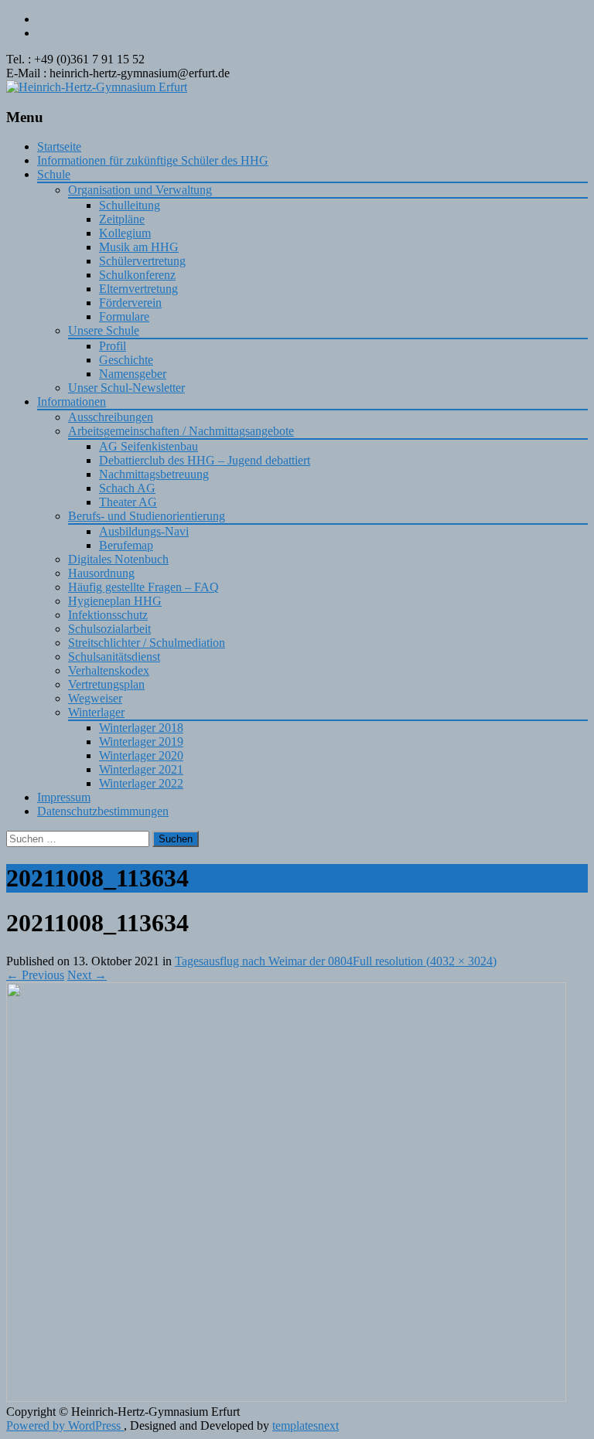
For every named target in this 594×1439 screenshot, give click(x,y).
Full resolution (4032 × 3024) (425, 961)
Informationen (71, 401)
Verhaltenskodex (108, 670)
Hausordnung (101, 573)
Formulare (124, 316)
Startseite (59, 146)
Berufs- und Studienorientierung (146, 515)
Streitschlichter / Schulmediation (146, 642)
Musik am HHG (139, 246)
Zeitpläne (122, 219)
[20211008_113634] (286, 1397)
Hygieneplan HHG (115, 600)
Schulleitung (129, 205)
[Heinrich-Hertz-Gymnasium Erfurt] (96, 87)
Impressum (63, 797)
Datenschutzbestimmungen (103, 811)
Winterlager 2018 (141, 727)
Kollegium (125, 233)
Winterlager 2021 (141, 769)
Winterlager (96, 712)
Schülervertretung (142, 260)
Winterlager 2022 (141, 783)
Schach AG (127, 488)
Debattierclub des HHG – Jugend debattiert (204, 460)
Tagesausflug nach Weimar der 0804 (264, 961)
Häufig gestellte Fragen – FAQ (143, 587)
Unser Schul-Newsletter (126, 387)
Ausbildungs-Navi (144, 531)
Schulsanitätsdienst (114, 656)
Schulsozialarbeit (109, 628)
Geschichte (126, 359)
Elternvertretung (138, 288)
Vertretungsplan (106, 684)
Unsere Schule (103, 330)
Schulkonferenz (137, 274)
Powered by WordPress (65, 1425)
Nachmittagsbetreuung (154, 474)
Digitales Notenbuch (118, 559)
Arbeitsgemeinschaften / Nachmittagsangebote (181, 430)
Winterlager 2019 (141, 741)
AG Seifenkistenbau (148, 446)
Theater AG (128, 502)
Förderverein (130, 302)
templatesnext (305, 1425)
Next (87, 974)
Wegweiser (95, 698)
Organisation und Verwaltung (140, 189)
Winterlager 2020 (141, 755)
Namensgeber (132, 373)
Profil (112, 345)
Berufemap (126, 545)
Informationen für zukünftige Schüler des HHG (152, 160)
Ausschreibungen (110, 417)
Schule (53, 174)
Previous (35, 974)
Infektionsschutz (108, 614)
